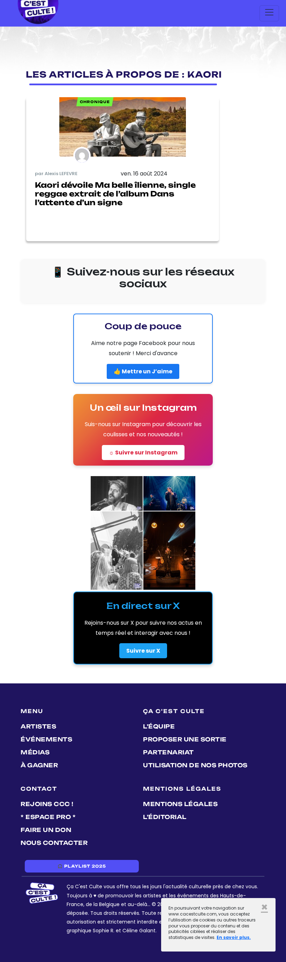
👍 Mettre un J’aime (143, 371)
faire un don (46, 829)
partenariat (168, 752)
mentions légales (180, 804)
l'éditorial (165, 816)
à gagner (39, 765)
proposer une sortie (185, 739)
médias (35, 752)
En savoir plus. (234, 937)
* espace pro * (48, 816)
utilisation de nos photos (195, 765)
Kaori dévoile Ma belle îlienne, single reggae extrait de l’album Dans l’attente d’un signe (115, 193)
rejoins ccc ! (47, 804)
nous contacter (54, 842)
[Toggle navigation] (269, 13)
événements (46, 739)
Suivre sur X (143, 651)
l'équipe (159, 726)
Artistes (38, 726)
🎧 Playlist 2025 (82, 866)
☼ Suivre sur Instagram (143, 452)
